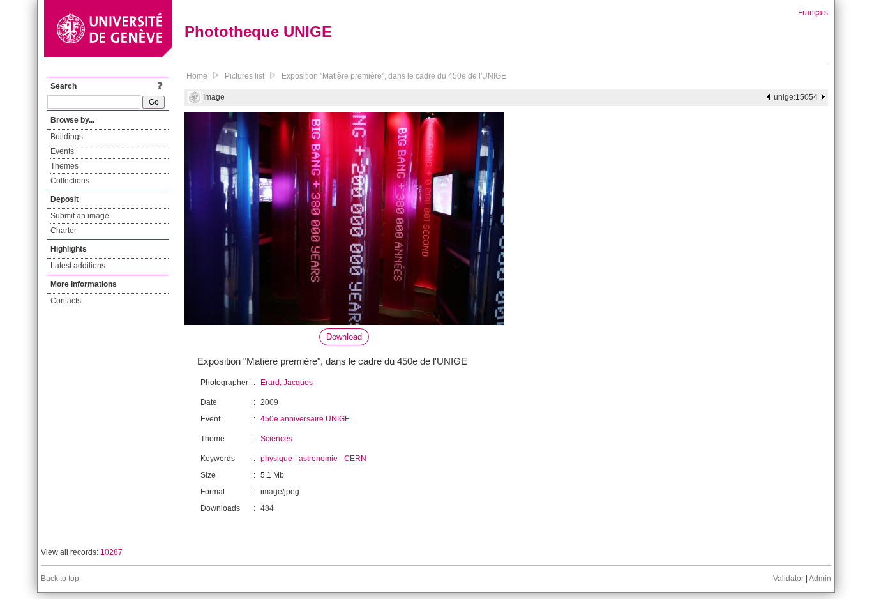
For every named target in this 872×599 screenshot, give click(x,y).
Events (62, 151)
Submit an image (79, 215)
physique (276, 458)
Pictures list (244, 76)
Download (344, 337)
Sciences (276, 438)
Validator (788, 578)
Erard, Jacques (286, 382)
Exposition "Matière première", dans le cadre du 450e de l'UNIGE (394, 76)
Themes (64, 166)
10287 (111, 552)
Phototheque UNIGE (258, 31)
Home (196, 76)
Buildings (66, 136)
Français (813, 12)
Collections (69, 180)
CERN (355, 458)
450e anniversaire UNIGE (305, 418)
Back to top (60, 578)
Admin (820, 578)
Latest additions (77, 265)
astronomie (318, 458)
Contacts (65, 300)
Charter (63, 230)
